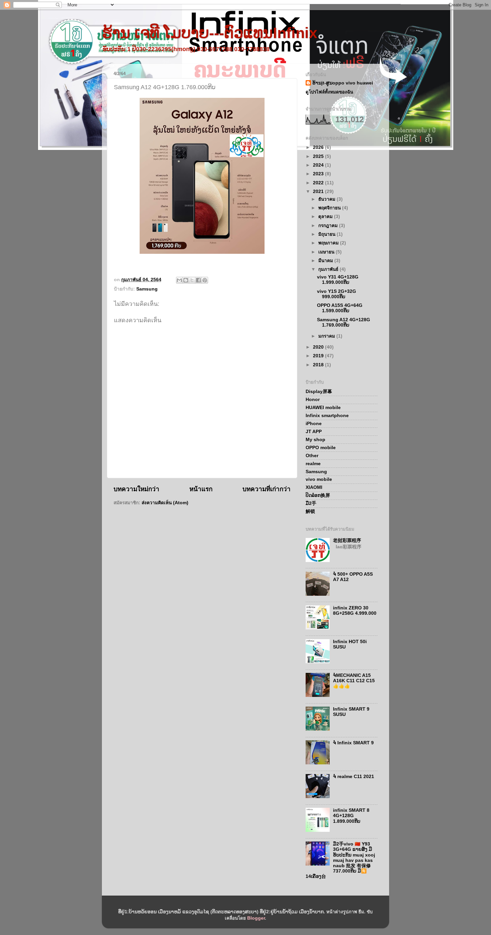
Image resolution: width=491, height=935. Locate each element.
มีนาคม (326, 260)
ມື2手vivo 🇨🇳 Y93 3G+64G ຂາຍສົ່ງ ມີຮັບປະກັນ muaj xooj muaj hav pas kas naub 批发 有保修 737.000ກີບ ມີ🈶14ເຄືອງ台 (340, 860)
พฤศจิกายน (330, 207)
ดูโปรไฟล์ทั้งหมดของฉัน (329, 92)
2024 (319, 165)
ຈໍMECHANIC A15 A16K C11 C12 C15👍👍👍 (354, 681)
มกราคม (327, 336)
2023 (319, 173)
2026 (319, 147)
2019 (319, 355)
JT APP (314, 431)
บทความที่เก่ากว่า (266, 489)
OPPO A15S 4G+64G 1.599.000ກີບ (339, 308)
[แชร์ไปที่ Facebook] (198, 280)
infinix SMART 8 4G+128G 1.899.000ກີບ (351, 815)
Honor (313, 399)
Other (312, 455)
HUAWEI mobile (323, 407)
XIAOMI (314, 487)
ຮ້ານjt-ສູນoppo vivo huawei (342, 82)
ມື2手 (311, 503)
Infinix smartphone (327, 415)
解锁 (310, 511)
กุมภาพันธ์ (329, 269)
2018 (319, 364)
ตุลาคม (326, 216)
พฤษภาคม (329, 242)
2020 (319, 347)
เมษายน (327, 251)
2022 (319, 182)
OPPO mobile (321, 447)
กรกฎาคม (328, 225)
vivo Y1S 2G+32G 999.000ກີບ (336, 294)
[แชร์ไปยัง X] (192, 280)
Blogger (256, 918)
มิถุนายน (327, 234)
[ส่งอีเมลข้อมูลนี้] (179, 280)
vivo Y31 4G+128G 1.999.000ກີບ (337, 279)
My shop (315, 439)
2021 (319, 191)
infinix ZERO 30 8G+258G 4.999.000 (354, 610)
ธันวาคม (327, 199)
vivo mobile (319, 479)
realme (313, 463)
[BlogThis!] (185, 280)
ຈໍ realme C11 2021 (353, 776)
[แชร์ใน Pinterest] (204, 280)
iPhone (314, 423)
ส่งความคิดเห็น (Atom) (165, 502)
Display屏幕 (319, 391)
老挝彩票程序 (347, 540)
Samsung (147, 289)
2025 (319, 156)
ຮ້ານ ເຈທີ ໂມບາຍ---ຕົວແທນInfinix (209, 32)
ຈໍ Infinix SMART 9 (353, 742)
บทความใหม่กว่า (136, 489)
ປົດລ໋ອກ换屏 (318, 495)
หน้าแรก (200, 489)
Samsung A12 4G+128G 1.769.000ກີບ (343, 322)
